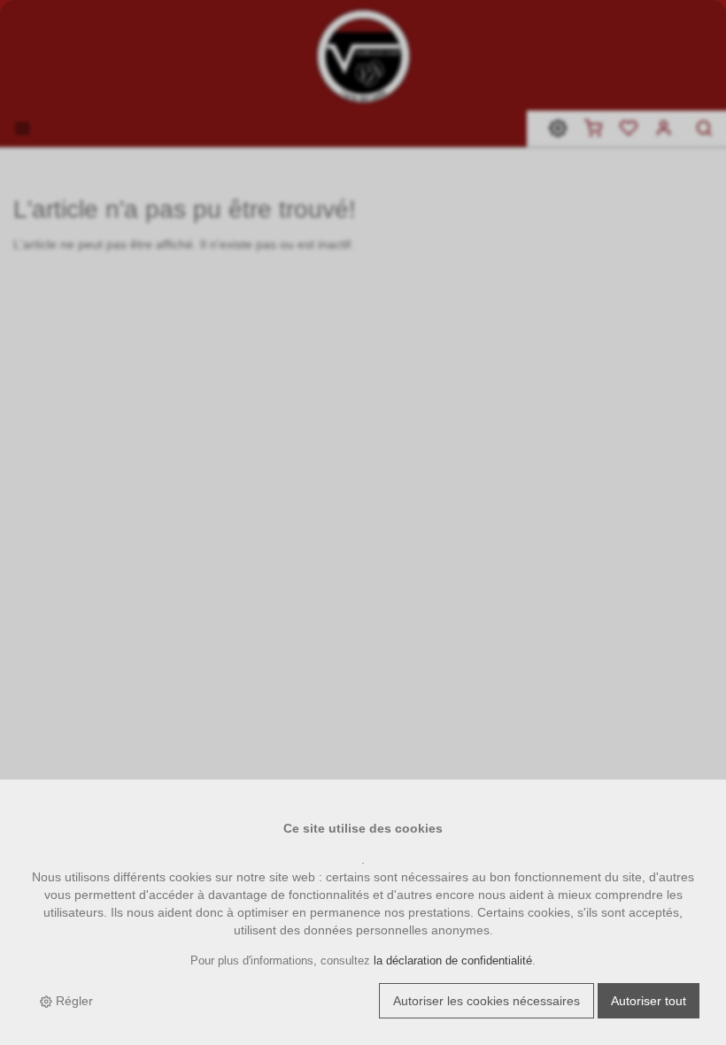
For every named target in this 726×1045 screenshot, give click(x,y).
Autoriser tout (648, 1001)
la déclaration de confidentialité (453, 961)
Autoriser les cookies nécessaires (486, 1001)
